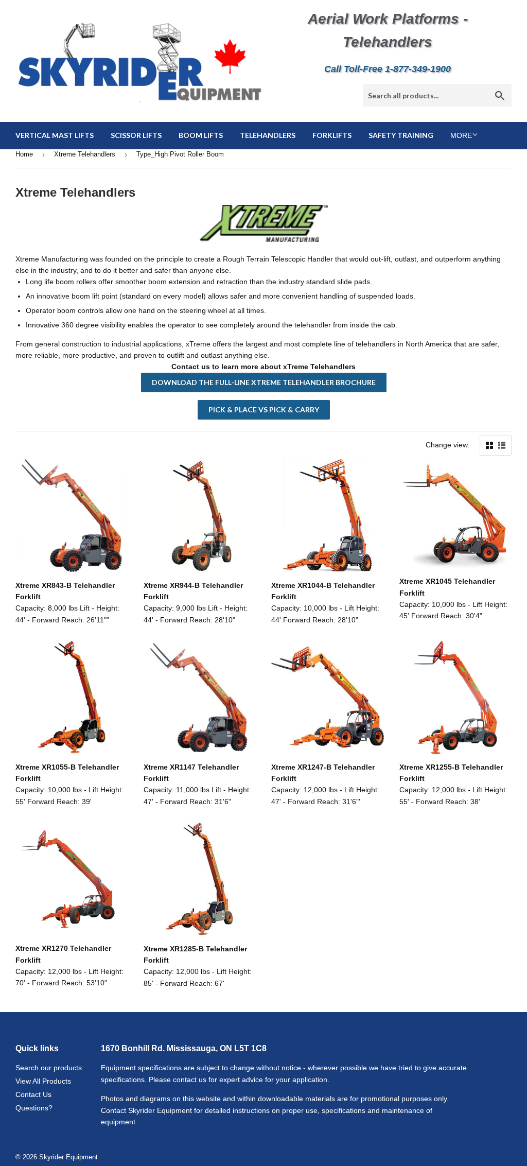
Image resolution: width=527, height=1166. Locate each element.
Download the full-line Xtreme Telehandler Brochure (264, 382)
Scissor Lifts (136, 135)
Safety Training (400, 135)
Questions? (33, 1108)
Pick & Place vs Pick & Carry (263, 409)
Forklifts (332, 135)
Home (24, 154)
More (461, 135)
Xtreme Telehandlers (84, 154)
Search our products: (49, 1068)
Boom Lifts (201, 135)
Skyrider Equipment (68, 1157)
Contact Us (33, 1094)
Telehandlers (267, 135)
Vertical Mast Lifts (54, 135)
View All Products (43, 1081)
